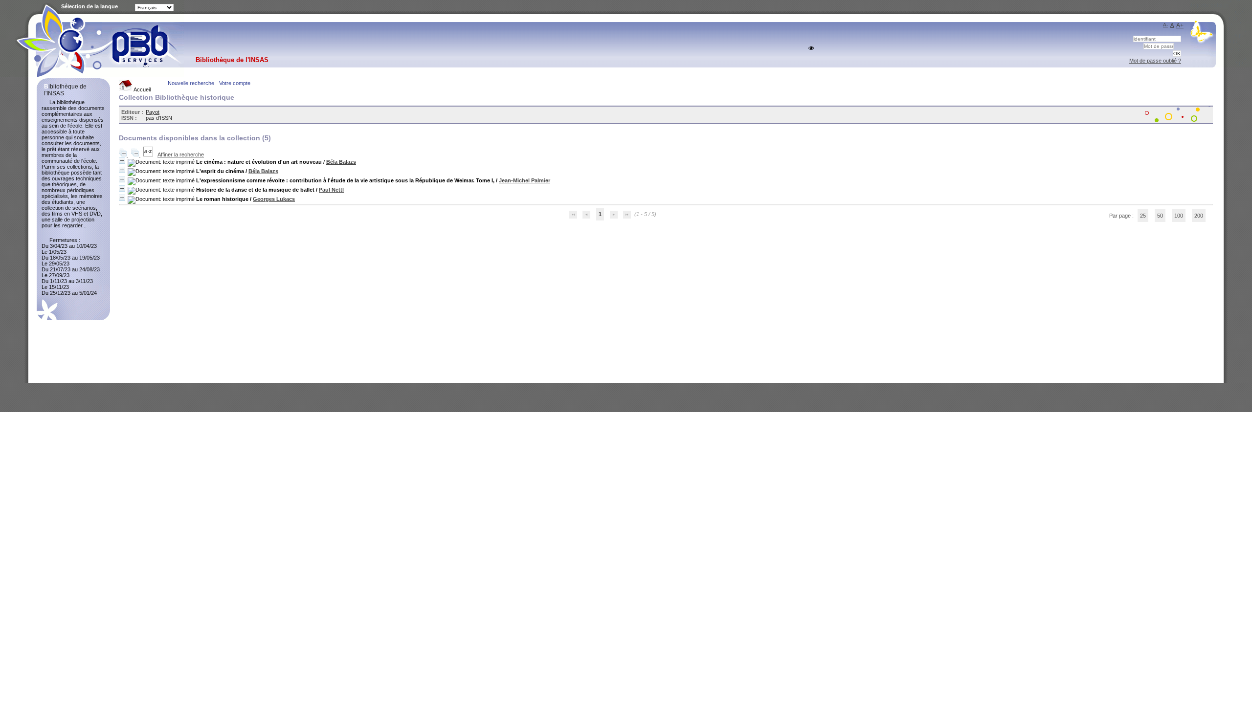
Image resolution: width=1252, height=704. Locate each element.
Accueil (142, 89)
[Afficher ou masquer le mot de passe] (811, 48)
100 (1178, 216)
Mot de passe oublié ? (1155, 61)
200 (1198, 216)
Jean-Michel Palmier (524, 180)
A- (1165, 24)
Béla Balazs (341, 162)
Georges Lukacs (274, 199)
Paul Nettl (331, 190)
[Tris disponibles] (149, 154)
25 (1143, 216)
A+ (1180, 25)
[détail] (122, 160)
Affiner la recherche (180, 154)
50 (1160, 216)
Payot (152, 112)
